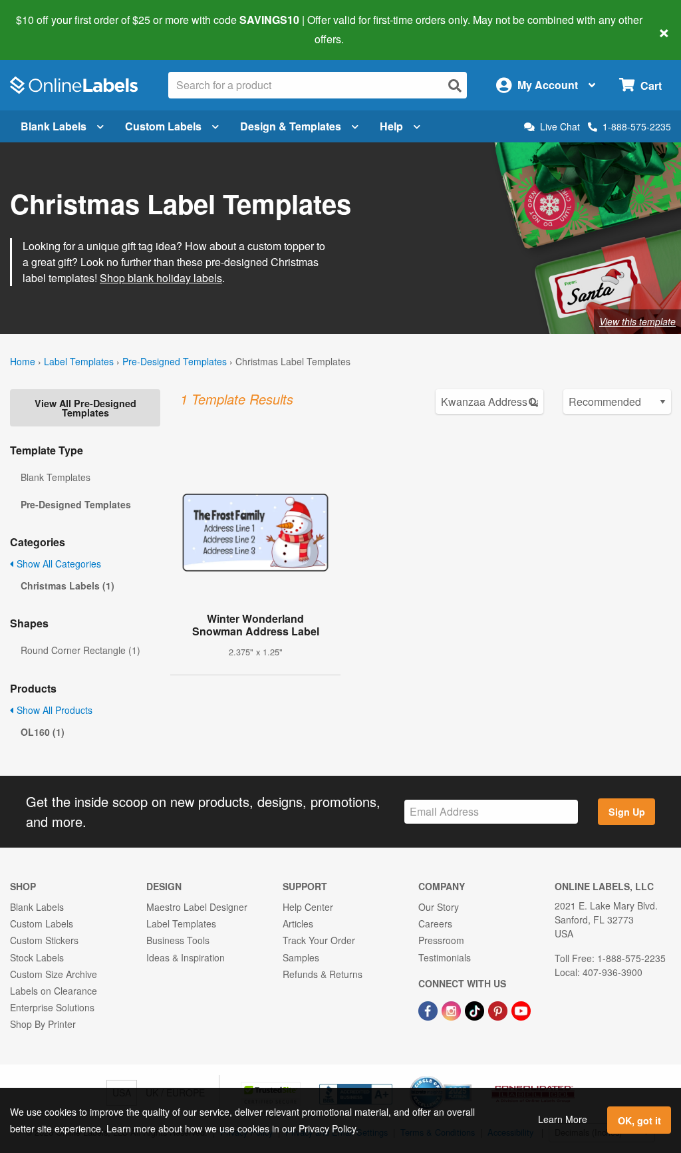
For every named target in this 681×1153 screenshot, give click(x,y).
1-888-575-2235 (637, 126)
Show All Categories (57, 563)
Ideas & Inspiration (185, 957)
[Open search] (455, 85)
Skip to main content (48, 29)
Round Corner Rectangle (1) (80, 650)
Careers (435, 923)
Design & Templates (290, 126)
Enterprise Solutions (52, 1007)
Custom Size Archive (53, 974)
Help (391, 126)
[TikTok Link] (476, 1009)
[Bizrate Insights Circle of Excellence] (467, 1077)
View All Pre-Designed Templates (85, 408)
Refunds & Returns (322, 974)
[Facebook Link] (429, 1009)
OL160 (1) (43, 732)
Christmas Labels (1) (67, 585)
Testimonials (444, 957)
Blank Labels (53, 126)
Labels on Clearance (53, 990)
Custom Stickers (44, 940)
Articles (298, 923)
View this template (637, 321)
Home (22, 361)
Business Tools (177, 940)
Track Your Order (319, 940)
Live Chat (560, 127)
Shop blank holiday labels (161, 277)
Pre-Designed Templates (174, 361)
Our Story (438, 906)
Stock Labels (37, 957)
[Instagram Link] (453, 1009)
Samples (301, 957)
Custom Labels (163, 126)
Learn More (562, 1119)
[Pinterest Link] (499, 1009)
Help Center (308, 906)
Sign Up (627, 811)
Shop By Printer (43, 1024)
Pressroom (441, 940)
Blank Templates (55, 477)
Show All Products (53, 710)
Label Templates (79, 361)
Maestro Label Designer (196, 906)
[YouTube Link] (521, 1009)
